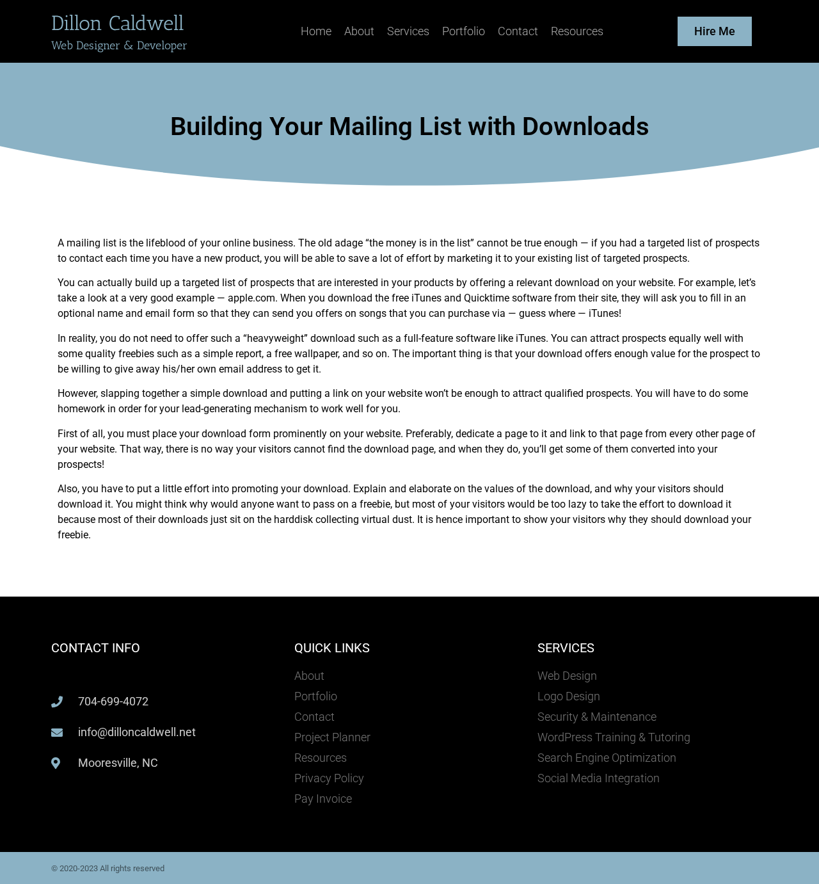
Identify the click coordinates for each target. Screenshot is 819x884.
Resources (577, 31)
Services (408, 31)
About (359, 31)
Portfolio (463, 31)
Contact (518, 31)
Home (316, 31)
